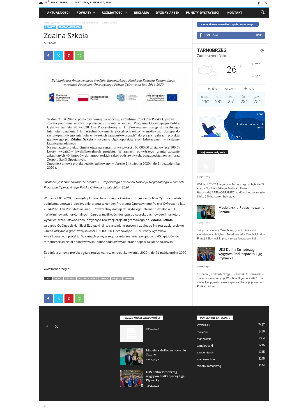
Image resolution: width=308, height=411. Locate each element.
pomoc (104, 278)
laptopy (70, 278)
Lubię (258, 35)
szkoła (128, 278)
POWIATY (83, 12)
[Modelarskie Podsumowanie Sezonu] (131, 356)
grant (58, 278)
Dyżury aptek (167, 12)
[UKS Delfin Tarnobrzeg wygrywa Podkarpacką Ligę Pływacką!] (131, 378)
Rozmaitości (113, 12)
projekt (116, 278)
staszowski (204, 339)
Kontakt (234, 12)
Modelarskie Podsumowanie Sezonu (241, 209)
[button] (262, 13)
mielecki (202, 332)
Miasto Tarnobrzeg (88, 22)
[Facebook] (259, 3)
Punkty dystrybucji (203, 12)
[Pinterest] (69, 55)
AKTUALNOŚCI (58, 12)
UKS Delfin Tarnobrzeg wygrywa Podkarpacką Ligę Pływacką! (240, 253)
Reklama (141, 12)
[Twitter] (266, 3)
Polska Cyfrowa (87, 278)
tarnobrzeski (205, 345)
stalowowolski (206, 359)
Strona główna (51, 22)
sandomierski (205, 352)
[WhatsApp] (79, 55)
